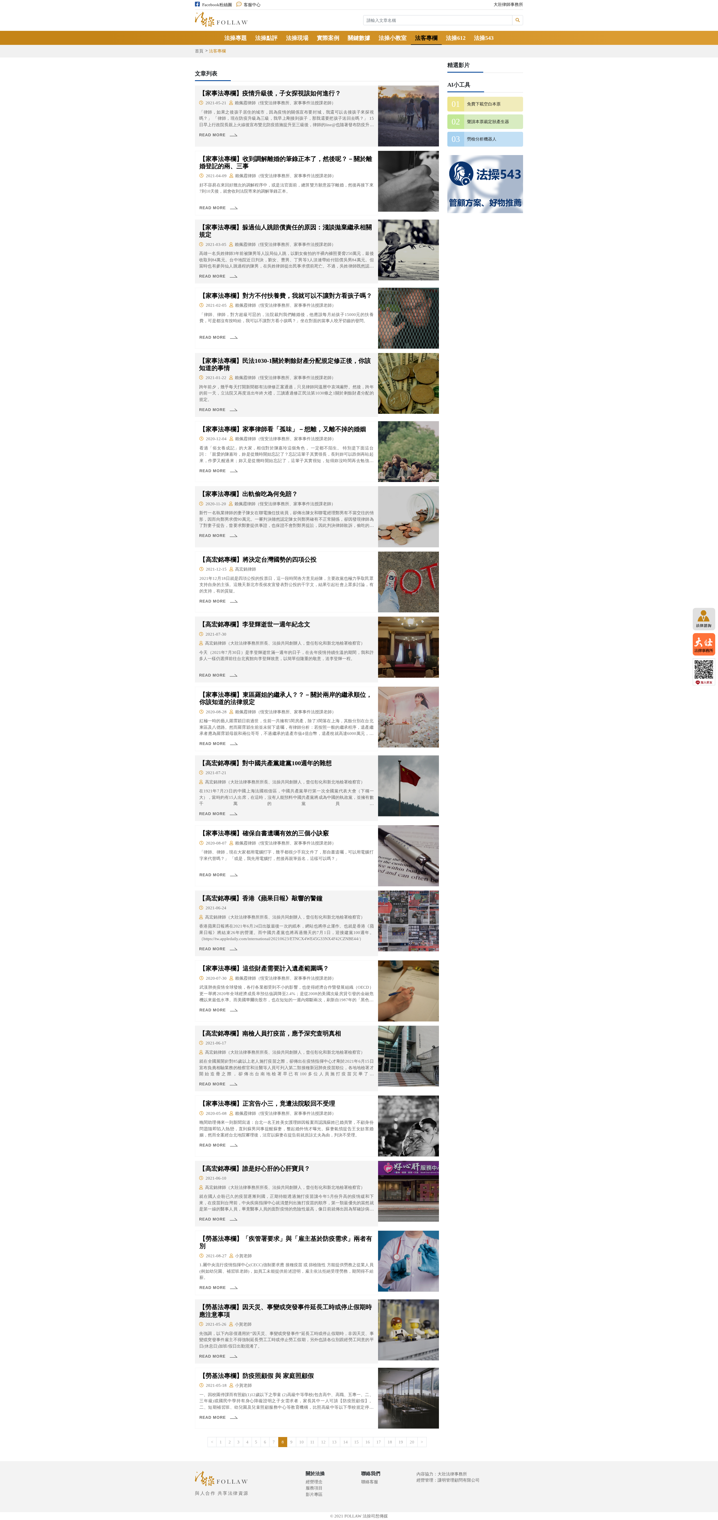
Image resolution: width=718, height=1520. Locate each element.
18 (390, 1442)
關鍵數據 (359, 38)
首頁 (199, 51)
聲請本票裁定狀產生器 (488, 121)
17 (378, 1442)
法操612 (456, 38)
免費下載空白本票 (484, 104)
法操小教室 (393, 38)
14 (345, 1442)
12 (323, 1442)
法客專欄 (426, 38)
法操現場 (297, 38)
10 (301, 1442)
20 (412, 1442)
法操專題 (235, 38)
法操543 (484, 38)
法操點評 (266, 38)
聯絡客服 (369, 1482)
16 (367, 1442)
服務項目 (314, 1488)
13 (334, 1442)
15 (356, 1442)
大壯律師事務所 (508, 4)
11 (312, 1442)
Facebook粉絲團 (217, 5)
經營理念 (314, 1482)
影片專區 (314, 1494)
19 (401, 1442)
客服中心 (252, 5)
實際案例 (328, 38)
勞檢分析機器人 (481, 139)
